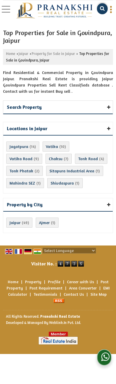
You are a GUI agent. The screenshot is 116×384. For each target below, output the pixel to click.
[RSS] (59, 300)
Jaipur (23, 53)
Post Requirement (45, 287)
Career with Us (80, 281)
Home (10, 53)
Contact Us (74, 294)
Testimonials (45, 294)
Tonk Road (88, 158)
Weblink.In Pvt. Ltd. (65, 322)
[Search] (102, 8)
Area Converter (83, 287)
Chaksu (55, 158)
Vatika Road (21, 158)
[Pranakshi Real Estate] (54, 11)
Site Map (98, 294)
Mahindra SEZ (22, 182)
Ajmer (44, 222)
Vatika (52, 146)
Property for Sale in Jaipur (53, 53)
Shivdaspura (62, 182)
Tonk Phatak (21, 170)
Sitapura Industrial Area (71, 170)
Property (33, 281)
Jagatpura (19, 146)
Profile (54, 281)
